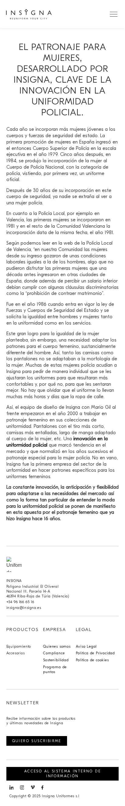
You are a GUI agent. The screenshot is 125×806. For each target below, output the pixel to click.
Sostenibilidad (56, 660)
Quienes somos (56, 646)
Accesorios (15, 653)
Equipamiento (18, 646)
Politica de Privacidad (95, 653)
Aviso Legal (86, 646)
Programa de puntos (55, 669)
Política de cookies (92, 660)
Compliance (54, 653)
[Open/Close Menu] (113, 14)
